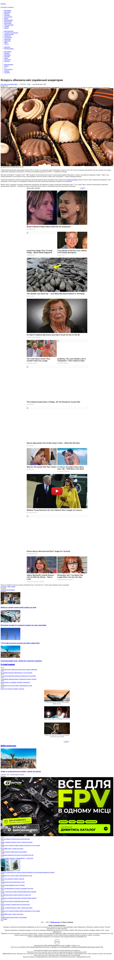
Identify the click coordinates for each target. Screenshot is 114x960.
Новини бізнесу (9, 48)
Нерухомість (8, 21)
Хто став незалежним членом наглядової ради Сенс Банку (18, 676)
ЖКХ (6, 42)
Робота (6, 66)
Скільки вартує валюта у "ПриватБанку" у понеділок (17, 858)
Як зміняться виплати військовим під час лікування (16, 672)
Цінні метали (8, 17)
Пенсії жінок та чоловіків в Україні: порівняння (15, 682)
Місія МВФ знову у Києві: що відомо (12, 848)
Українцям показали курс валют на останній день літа (17, 855)
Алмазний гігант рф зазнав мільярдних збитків (28, 872)
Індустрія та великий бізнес (9, 84)
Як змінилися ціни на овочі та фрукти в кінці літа (16, 895)
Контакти (7, 47)
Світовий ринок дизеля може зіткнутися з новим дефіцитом (19, 669)
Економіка (7, 12)
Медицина (7, 39)
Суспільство (8, 37)
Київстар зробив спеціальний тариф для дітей (18, 607)
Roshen (13, 586)
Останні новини (8, 664)
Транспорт (7, 40)
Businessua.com (55, 922)
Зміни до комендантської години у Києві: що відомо (21, 771)
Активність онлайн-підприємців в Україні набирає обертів (18, 898)
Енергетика (7, 23)
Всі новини (7, 10)
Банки (6, 18)
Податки (7, 61)
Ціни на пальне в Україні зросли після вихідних (15, 839)
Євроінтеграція (9, 34)
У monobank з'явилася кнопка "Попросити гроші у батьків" (19, 679)
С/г (5, 67)
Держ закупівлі (8, 25)
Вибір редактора (8, 746)
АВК (8, 586)
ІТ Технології (8, 69)
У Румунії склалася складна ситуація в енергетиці (20, 643)
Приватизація (8, 20)
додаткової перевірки (71, 179)
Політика (7, 15)
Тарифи (6, 26)
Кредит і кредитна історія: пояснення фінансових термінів (18, 891)
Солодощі (4, 586)
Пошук (6, 28)
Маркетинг (7, 36)
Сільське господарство (11, 32)
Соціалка (7, 72)
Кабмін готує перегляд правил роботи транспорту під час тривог (20, 845)
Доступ (6, 44)
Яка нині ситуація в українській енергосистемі (15, 901)
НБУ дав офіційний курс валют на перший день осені (17, 888)
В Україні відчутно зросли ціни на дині (13, 882)
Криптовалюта (8, 31)
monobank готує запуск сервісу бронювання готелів (16, 685)
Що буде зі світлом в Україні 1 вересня (12, 688)
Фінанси (6, 13)
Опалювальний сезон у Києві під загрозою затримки (21, 661)
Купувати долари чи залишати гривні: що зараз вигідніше (23, 625)
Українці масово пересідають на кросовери (14, 852)
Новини (6, 71)
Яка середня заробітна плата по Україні (13, 885)
